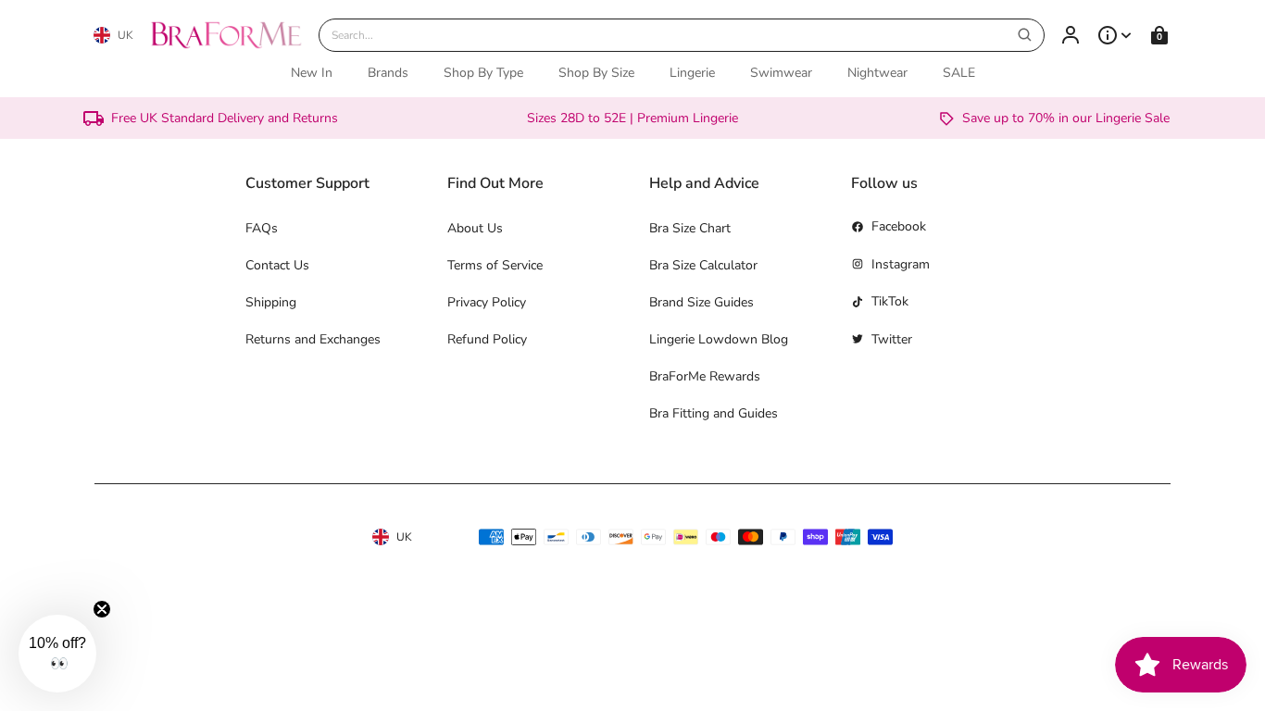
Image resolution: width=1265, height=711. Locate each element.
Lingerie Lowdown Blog (718, 339)
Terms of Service (495, 265)
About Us (475, 228)
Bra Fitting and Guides (713, 413)
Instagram (900, 264)
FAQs (261, 228)
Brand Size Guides (701, 302)
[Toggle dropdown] (1114, 35)
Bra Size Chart (690, 228)
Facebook (898, 226)
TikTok (889, 301)
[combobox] (682, 35)
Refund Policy (487, 339)
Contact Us (277, 265)
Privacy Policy (486, 302)
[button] (57, 653)
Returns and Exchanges (313, 339)
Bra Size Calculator (703, 265)
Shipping (270, 302)
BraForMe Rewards (704, 376)
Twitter (891, 339)
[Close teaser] (102, 609)
